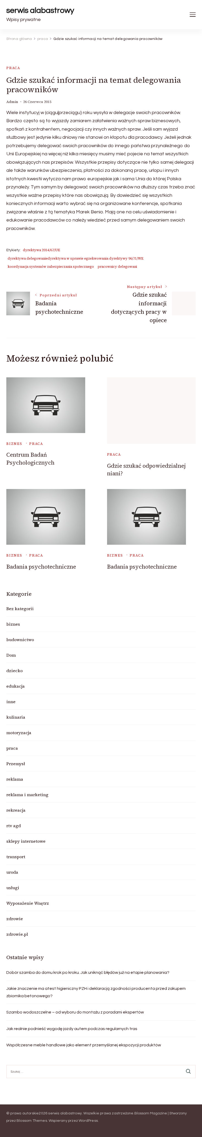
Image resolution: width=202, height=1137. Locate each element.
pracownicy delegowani (117, 266)
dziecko (14, 670)
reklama (14, 779)
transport (15, 857)
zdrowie (14, 919)
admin (12, 101)
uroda (12, 872)
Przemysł (15, 763)
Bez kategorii (20, 608)
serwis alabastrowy (40, 10)
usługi (12, 888)
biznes (14, 443)
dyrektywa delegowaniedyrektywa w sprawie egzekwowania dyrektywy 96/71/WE (75, 258)
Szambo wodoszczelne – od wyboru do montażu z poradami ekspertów (75, 1012)
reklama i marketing (27, 795)
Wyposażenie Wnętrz (27, 903)
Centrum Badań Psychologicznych (30, 458)
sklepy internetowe (26, 841)
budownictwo (20, 639)
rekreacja (16, 810)
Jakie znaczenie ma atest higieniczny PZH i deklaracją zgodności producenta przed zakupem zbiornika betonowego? (96, 992)
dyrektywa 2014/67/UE (41, 250)
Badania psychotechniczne (41, 566)
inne (11, 701)
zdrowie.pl (17, 934)
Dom (11, 655)
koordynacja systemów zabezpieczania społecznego (51, 266)
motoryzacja (18, 732)
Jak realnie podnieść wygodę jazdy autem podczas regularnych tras (71, 1029)
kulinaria (15, 717)
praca (13, 68)
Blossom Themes (32, 1121)
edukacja (15, 686)
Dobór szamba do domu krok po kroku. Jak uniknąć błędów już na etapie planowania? (87, 972)
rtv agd (13, 826)
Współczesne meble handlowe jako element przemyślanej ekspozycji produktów (83, 1045)
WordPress (88, 1121)
